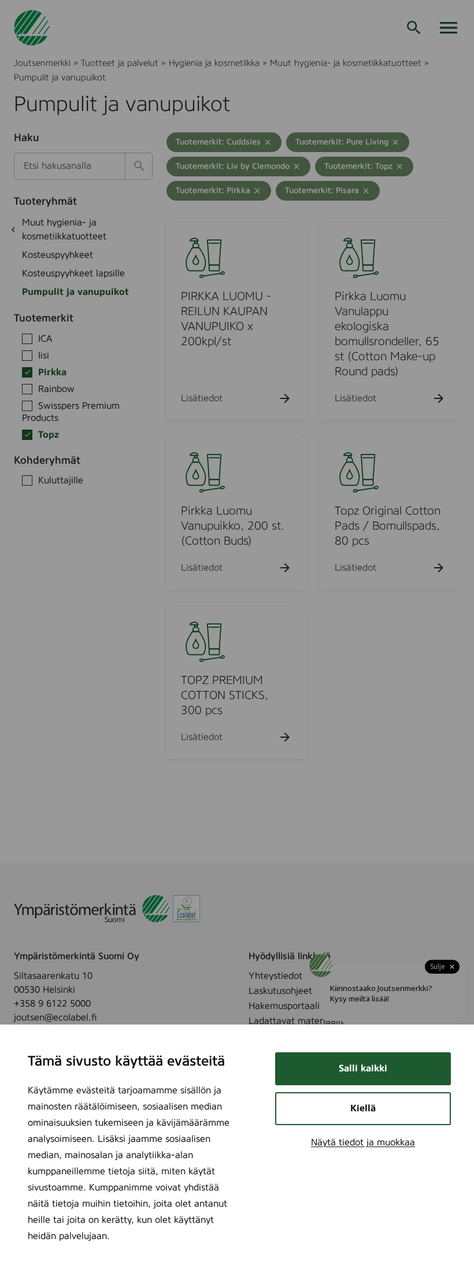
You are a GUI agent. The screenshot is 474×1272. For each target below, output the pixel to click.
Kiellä (363, 1108)
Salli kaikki (363, 1068)
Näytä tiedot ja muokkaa (363, 1142)
